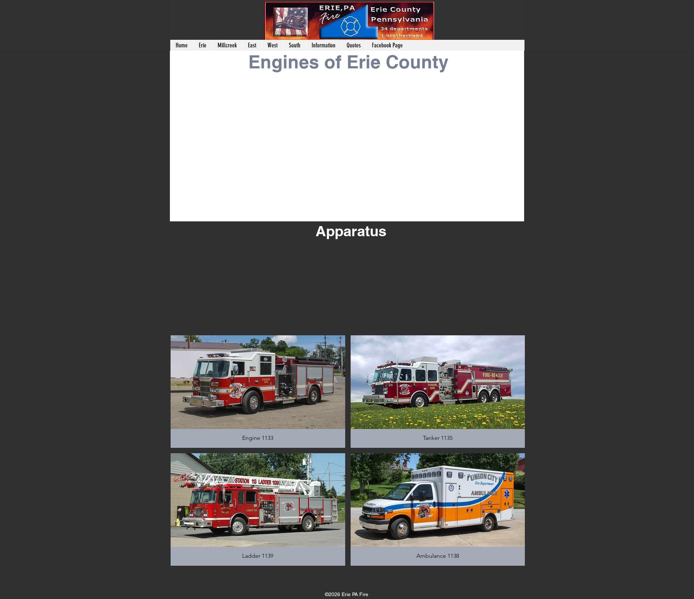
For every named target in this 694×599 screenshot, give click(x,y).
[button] (227, 45)
